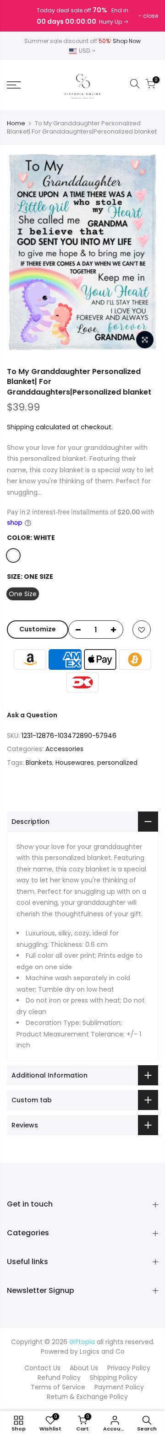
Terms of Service (58, 1387)
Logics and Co (102, 1351)
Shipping (20, 427)
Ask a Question (32, 715)
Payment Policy (119, 1387)
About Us (84, 1367)
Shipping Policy (113, 1377)
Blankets (39, 762)
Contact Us (42, 1367)
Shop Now (127, 41)
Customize (37, 629)
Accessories (64, 748)
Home (16, 123)
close (19, 16)
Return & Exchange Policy (87, 1396)
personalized (117, 762)
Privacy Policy (128, 1367)
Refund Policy (59, 1377)
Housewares (74, 762)
